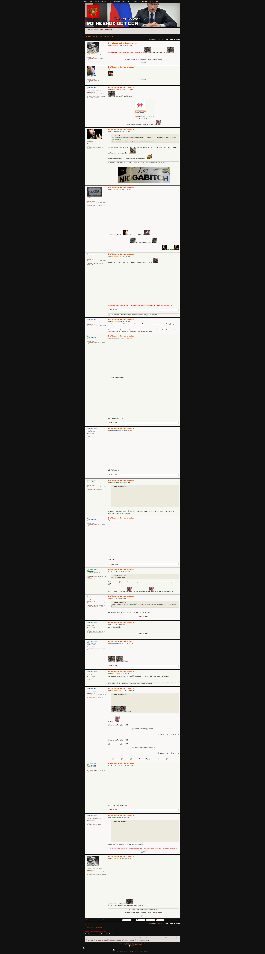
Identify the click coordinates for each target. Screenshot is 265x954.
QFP (157, 32)
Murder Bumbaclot (115, 69)
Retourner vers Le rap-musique (94, 927)
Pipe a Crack (114, 321)
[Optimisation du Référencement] (132, 945)
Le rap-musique (109, 29)
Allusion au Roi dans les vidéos (99, 36)
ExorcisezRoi (114, 482)
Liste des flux (146, 940)
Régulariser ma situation (166, 32)
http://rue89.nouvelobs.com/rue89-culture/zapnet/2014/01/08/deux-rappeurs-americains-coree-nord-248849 (140, 305)
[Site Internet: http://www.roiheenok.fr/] (91, 827)
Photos (91, 1)
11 (174, 39)
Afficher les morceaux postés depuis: (112, 919)
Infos (123, 1)
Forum (151, 1)
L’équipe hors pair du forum (131, 937)
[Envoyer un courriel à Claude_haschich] (88, 347)
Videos (97, 1)
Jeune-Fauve (114, 131)
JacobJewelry (114, 189)
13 (179, 39)
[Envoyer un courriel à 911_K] (88, 609)
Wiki (156, 1)
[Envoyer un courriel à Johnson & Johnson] (88, 700)
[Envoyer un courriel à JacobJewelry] (88, 208)
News (91, 940)
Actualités (104, 1)
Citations (135, 1)
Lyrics (129, 1)
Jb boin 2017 (114, 817)
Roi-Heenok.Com (137, 944)
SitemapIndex (119, 940)
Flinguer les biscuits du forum (147, 937)
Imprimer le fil (174, 29)
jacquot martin (115, 256)
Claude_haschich (115, 338)
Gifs (85, 1)
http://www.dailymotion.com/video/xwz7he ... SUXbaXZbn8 (126, 52)
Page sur (161, 39)
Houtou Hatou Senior (116, 89)
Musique (102, 29)
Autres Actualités (115, 1)
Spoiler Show (113, 310)
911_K (112, 598)
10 (172, 39)
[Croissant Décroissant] (155, 919)
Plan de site (104, 940)
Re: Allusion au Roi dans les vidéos (122, 43)
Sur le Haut (178, 63)
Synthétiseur (144, 1)
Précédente (89, 919)
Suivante (177, 919)
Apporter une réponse (88, 39)
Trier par (134, 919)
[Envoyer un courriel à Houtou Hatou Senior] (88, 100)
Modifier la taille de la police (177, 29)
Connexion (176, 32)
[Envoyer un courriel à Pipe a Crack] (88, 330)
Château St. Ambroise (93, 29)
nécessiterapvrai (115, 45)
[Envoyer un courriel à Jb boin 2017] (88, 827)
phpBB (136, 943)
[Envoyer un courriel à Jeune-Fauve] (88, 151)
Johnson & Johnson (116, 690)
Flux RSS (131, 940)
